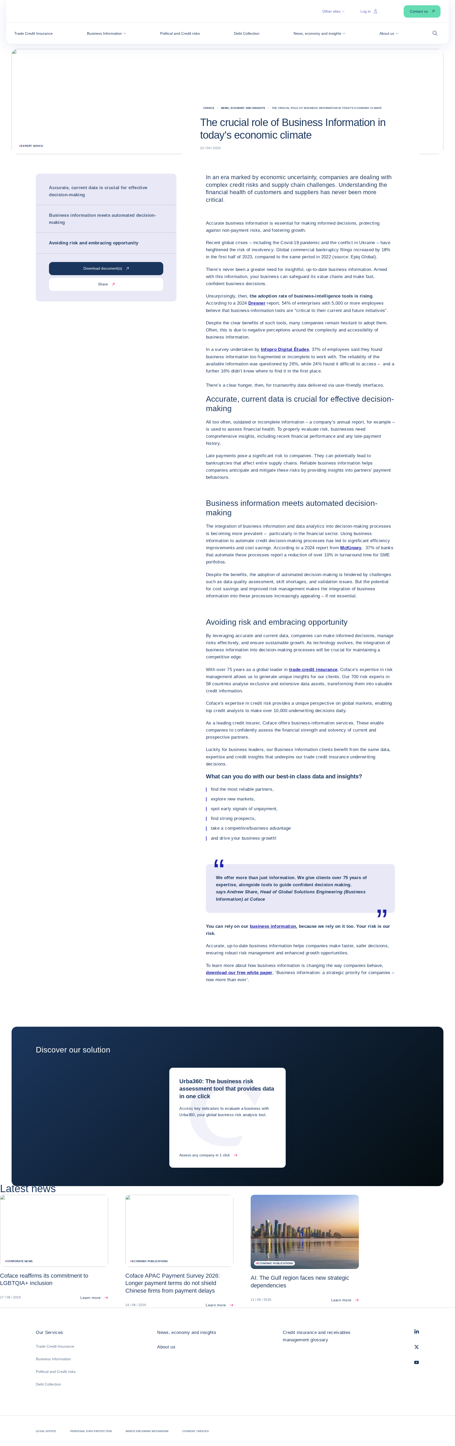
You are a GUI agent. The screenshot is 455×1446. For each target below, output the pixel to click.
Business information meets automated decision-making (102, 219)
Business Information (53, 1359)
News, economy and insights (186, 1332)
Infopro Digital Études (285, 349)
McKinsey (350, 547)
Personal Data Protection (91, 1431)
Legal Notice (46, 1431)
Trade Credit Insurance (55, 1346)
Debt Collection (48, 1384)
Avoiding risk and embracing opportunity (95, 243)
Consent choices (195, 1431)
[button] (106, 33)
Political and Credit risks (56, 1371)
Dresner (256, 303)
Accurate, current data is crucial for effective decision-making (98, 191)
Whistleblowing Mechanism (147, 1431)
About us (166, 1346)
